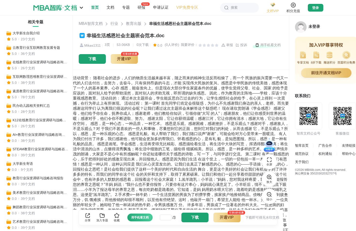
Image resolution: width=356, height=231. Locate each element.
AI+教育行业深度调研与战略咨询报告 (40, 135)
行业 (114, 24)
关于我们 (302, 162)
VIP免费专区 (187, 7)
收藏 (117, 220)
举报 (229, 45)
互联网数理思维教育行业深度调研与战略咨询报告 (40, 77)
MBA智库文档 (91, 24)
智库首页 (302, 145)
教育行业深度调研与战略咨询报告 (38, 178)
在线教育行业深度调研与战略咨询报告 (40, 62)
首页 (95, 7)
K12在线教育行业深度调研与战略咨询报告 (40, 120)
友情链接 (349, 145)
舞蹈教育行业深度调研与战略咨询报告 (40, 207)
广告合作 (325, 145)
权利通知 (325, 154)
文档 (110, 7)
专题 (126, 7)
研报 (141, 7)
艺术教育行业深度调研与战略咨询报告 (40, 222)
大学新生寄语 (23, 164)
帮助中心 (349, 154)
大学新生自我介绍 (26, 33)
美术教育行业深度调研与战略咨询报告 (40, 193)
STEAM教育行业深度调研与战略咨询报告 (40, 149)
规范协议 (302, 154)
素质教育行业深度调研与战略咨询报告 (40, 91)
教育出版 (133, 24)
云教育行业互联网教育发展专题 (36, 48)
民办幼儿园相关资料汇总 (31, 106)
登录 (315, 8)
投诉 (243, 45)
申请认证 (161, 7)
